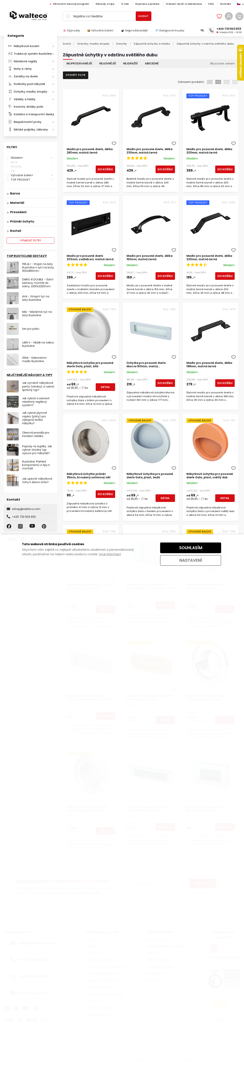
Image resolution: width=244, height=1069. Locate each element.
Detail (105, 387)
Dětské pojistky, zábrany (31, 129)
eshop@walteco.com (26, 509)
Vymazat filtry (30, 240)
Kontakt (225, 4)
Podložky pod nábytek (29, 84)
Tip (31, 171)
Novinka (31, 166)
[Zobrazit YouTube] (33, 526)
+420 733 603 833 (24, 517)
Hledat (143, 16)
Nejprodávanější (79, 63)
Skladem (31, 158)
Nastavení (190, 560)
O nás (125, 4)
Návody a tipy (105, 4)
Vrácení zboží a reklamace (184, 4)
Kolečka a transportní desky (34, 114)
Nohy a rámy (23, 69)
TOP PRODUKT (31, 180)
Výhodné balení (31, 175)
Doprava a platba (147, 4)
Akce (31, 162)
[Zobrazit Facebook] (9, 526)
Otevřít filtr (75, 75)
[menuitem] (73, 30)
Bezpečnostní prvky (27, 122)
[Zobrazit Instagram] (21, 526)
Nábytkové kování (26, 46)
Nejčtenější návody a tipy (29, 375)
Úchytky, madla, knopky (30, 92)
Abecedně (152, 63)
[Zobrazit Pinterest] (44, 526)
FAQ (211, 4)
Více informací (110, 554)
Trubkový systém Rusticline (33, 54)
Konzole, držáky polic (28, 107)
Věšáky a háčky (24, 99)
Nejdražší (130, 63)
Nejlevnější (107, 63)
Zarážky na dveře (26, 76)
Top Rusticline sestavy (27, 256)
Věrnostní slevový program (71, 4)
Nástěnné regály (25, 61)
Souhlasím (190, 548)
